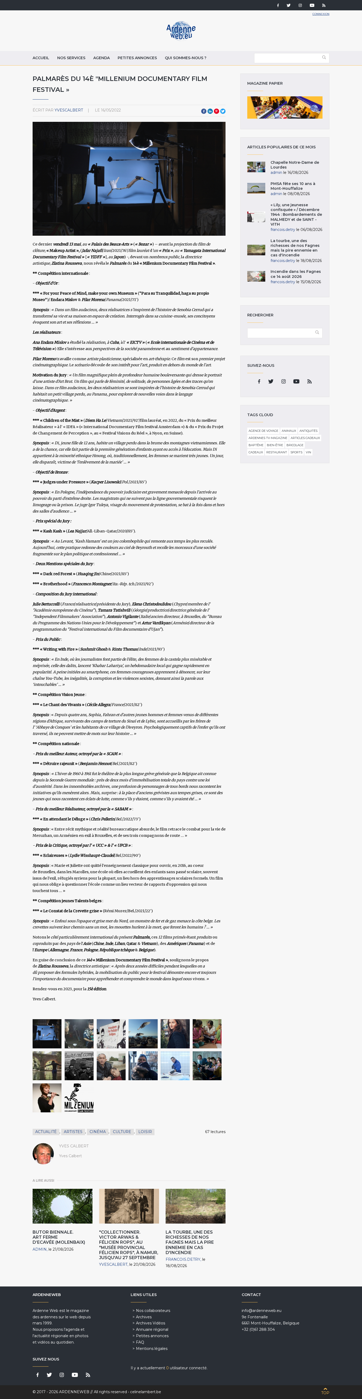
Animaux (289, 431)
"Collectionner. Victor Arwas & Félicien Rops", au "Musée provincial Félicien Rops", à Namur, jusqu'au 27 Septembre (128, 1245)
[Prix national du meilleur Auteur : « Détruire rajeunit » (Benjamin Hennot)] (79, 1065)
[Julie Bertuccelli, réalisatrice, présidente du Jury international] (175, 1033)
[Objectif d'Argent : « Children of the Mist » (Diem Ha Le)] (79, 1033)
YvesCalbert (69, 110)
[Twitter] (288, 6)
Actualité (46, 1131)
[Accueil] (181, 39)
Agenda (101, 57)
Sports (296, 452)
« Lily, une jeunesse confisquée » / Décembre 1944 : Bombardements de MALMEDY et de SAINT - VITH (296, 215)
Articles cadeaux (305, 438)
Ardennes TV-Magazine (268, 438)
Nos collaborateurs (153, 1310)
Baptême (256, 445)
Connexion (320, 14)
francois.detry (183, 1259)
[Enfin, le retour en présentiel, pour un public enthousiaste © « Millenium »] (207, 1065)
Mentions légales (151, 1348)
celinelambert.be (145, 1391)
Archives (144, 1317)
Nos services (71, 57)
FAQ (140, 1342)
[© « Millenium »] (79, 1097)
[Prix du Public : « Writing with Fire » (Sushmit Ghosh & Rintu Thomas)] (207, 1033)
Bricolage (294, 445)
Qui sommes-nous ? (185, 57)
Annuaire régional (152, 1329)
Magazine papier (285, 107)
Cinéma (98, 1131)
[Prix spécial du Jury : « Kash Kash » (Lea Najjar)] (143, 1033)
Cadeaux (256, 452)
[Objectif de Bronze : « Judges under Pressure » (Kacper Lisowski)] (111, 1033)
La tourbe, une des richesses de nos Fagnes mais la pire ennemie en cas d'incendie (190, 1242)
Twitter (223, 111)
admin (40, 1249)
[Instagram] (300, 6)
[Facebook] (278, 6)
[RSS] (324, 6)
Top (325, 1393)
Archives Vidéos (150, 1323)
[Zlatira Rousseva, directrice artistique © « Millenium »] (47, 1097)
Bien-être (275, 445)
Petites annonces (137, 57)
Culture (122, 1131)
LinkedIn (210, 111)
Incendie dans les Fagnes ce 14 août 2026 (296, 274)
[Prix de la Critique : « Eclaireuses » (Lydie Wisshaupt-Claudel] (143, 1065)
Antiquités (308, 431)
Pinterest (216, 111)
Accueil (41, 57)
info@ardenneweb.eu (261, 1310)
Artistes (73, 1131)
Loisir (145, 1131)
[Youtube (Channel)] (312, 6)
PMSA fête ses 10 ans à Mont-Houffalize (293, 186)
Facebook (203, 111)
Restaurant (276, 452)
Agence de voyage (263, 431)
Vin (308, 452)
